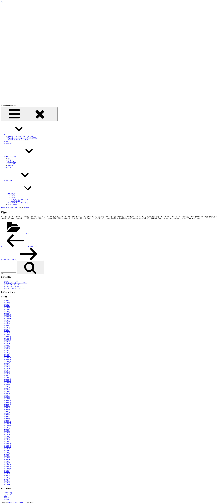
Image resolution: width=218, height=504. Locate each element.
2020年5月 (7, 434)
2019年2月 (7, 461)
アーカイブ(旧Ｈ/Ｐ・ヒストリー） (18, 202)
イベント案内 (11, 162)
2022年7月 (7, 388)
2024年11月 (7, 338)
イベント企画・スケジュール (20, 199)
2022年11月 (7, 381)
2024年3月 (7, 352)
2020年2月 (7, 440)
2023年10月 (7, 361)
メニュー (54, 120)
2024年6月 (7, 347)
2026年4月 (7, 307)
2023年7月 (7, 366)
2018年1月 (7, 484)
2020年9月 (7, 427)
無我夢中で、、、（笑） (11, 281)
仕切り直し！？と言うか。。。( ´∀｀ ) (15, 283)
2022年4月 (7, 393)
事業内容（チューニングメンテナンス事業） (21, 136)
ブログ (13, 195)
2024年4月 (7, 350)
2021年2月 (7, 418)
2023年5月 (7, 370)
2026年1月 (7, 313)
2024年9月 (7, 341)
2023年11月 (7, 359)
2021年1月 (7, 420)
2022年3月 (7, 395)
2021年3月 (7, 416)
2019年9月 (7, 448)
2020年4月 (7, 436)
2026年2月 (7, 311)
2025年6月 (7, 325)
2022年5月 (7, 391)
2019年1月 (7, 463)
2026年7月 (7, 302)
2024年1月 (7, 356)
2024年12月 (7, 336)
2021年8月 (7, 407)
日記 (8, 158)
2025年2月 (7, 332)
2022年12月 (7, 379)
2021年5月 (7, 413)
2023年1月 (7, 377)
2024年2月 (7, 354)
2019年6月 (7, 454)
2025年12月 (7, 315)
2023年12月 (7, 357)
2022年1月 (7, 398)
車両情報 (10, 165)
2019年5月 (7, 456)
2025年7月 (7, 323)
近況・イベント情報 (10, 156)
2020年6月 (7, 432)
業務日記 (10, 160)
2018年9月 (7, 470)
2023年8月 (7, 365)
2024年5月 (7, 348)
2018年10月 (7, 468)
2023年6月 (7, 368)
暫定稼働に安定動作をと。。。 (13, 286)
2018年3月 (7, 481)
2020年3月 (7, 438)
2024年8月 (7, 343)
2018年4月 (7, 479)
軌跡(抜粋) (7, 141)
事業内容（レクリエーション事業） (18, 139)
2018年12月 (7, 464)
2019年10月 (7, 447)
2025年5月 (7, 327)
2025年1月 (7, 334)
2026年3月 (7, 309)
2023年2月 (7, 375)
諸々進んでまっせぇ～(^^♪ (12, 284)
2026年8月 (7, 300)
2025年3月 (7, 331)
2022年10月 (7, 382)
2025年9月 (7, 320)
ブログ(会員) (11, 194)
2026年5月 (7, 306)
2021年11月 (7, 402)
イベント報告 (11, 163)
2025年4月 (7, 329)
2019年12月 (7, 443)
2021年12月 (7, 400)
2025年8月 (7, 322)
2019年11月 (7, 445)
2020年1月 (7, 441)
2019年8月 (7, 450)
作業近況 (13, 197)
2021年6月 (7, 411)
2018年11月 (7, 466)
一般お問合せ (8, 167)
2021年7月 (7, 409)
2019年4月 (7, 457)
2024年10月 (7, 340)
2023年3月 (7, 373)
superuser (26, 207)
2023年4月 (7, 372)
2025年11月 (7, 316)
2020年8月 (7, 429)
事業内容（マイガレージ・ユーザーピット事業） (22, 138)
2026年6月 (7, 304)
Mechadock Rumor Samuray (16, 502)
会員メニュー (8, 180)
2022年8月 (7, 386)
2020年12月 (7, 422)
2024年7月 (7, 345)
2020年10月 (7, 425)
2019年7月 (7, 452)
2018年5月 (7, 477)
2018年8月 (7, 472)
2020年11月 (7, 423)
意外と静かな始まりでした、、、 (14, 288)
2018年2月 (7, 482)
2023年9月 (7, 363)
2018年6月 (7, 475)
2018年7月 (7, 473)
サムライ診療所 (15, 201)
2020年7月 (7, 431)
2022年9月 (7, 384)
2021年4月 (7, 415)
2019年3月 (7, 459)
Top (5, 134)
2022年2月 (7, 397)
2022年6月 (7, 390)
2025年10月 (7, 318)
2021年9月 (7, 406)
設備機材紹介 (8, 143)
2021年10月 (7, 404)
